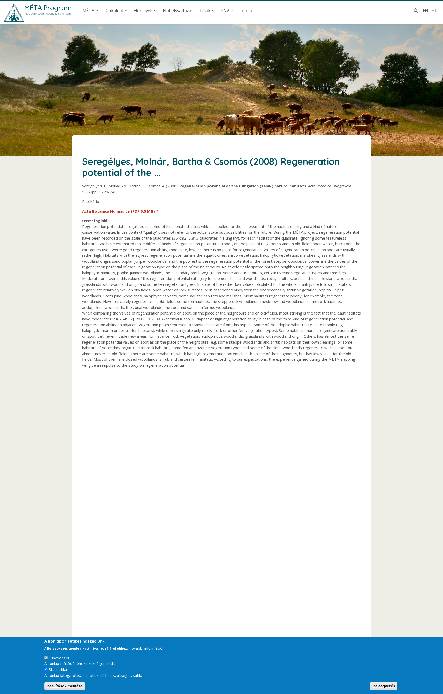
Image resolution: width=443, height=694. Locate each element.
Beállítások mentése (65, 686)
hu (434, 10)
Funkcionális (59, 657)
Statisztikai (58, 669)
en (425, 10)
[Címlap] (14, 12)
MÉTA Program (48, 7)
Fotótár (246, 10)
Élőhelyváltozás (178, 10)
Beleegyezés (383, 686)
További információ (146, 648)
